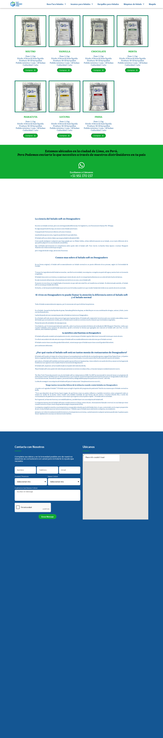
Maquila (152, 4)
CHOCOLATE (98, 51)
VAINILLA (64, 51)
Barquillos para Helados (108, 4)
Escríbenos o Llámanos (81, 172)
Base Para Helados (55, 4)
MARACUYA (30, 116)
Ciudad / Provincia (22, 476)
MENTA (132, 51)
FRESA (98, 116)
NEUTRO (30, 51)
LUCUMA (64, 116)
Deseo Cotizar (53, 476)
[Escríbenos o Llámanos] (81, 165)
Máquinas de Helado (133, 4)
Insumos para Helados (80, 4)
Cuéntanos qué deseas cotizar (26, 488)
